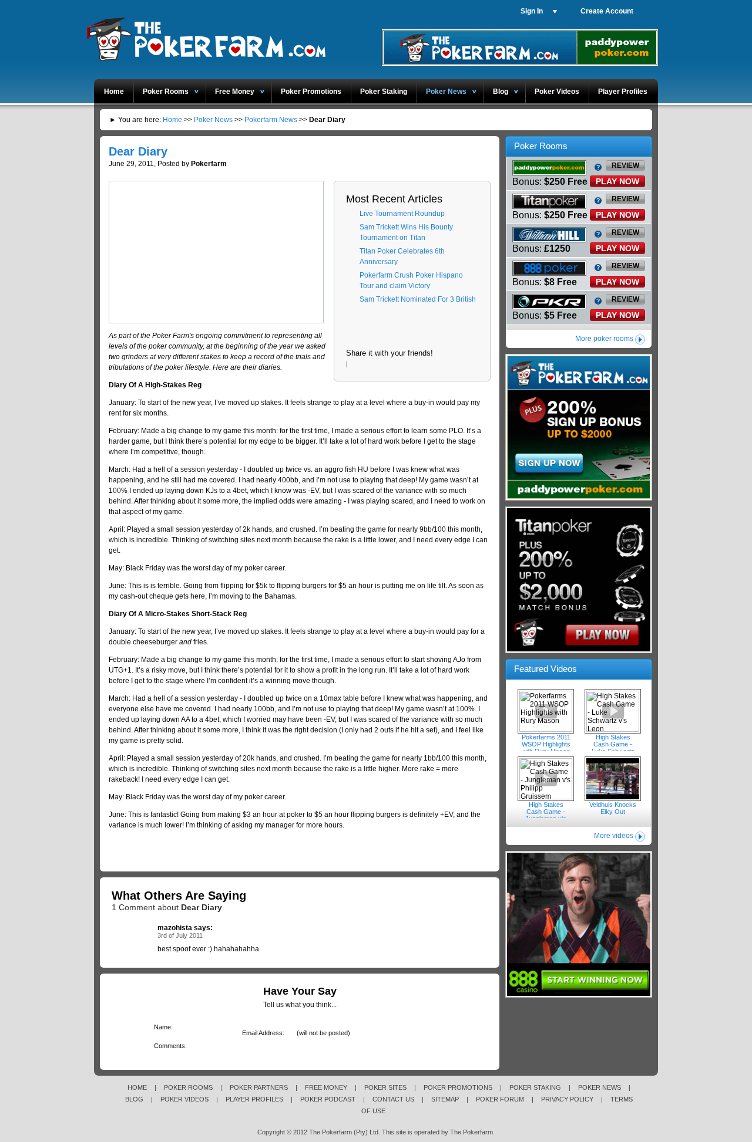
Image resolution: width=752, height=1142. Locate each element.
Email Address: (261, 1032)
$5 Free (560, 315)
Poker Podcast (327, 1099)
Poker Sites (385, 1087)
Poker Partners (259, 1087)
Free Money (234, 91)
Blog (500, 91)
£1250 (557, 249)
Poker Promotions (311, 91)
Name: (161, 1026)
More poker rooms (604, 339)
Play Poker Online (205, 37)
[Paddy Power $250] (578, 498)
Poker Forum (500, 1099)
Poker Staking (383, 91)
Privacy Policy (567, 1099)
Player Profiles (622, 91)
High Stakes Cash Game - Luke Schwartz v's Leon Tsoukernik (612, 711)
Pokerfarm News (270, 120)
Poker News (446, 91)
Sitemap (445, 1099)
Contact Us (393, 1099)
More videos (613, 836)
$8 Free (560, 282)
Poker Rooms (166, 91)
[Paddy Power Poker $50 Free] (520, 63)
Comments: (168, 1045)
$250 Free (566, 182)
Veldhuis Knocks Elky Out (612, 778)
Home (114, 91)
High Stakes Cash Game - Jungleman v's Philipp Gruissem (545, 778)
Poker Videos (557, 91)
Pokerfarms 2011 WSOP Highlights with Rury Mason (545, 711)
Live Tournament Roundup (402, 214)
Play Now (617, 181)
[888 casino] (578, 995)
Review (625, 165)
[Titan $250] (578, 651)
